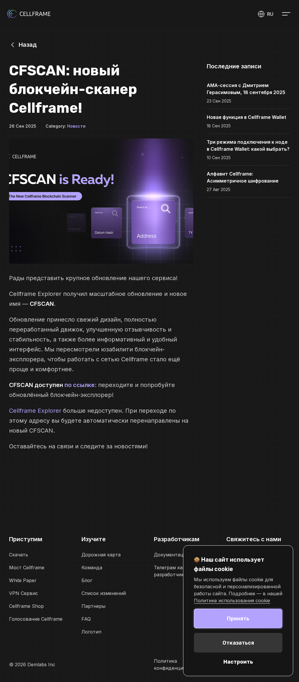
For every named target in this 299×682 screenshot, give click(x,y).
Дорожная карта (101, 555)
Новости (76, 126)
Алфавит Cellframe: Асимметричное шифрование (243, 177)
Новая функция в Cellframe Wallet (246, 117)
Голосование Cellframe (35, 619)
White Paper (22, 580)
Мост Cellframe (26, 567)
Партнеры (93, 606)
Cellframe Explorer (35, 410)
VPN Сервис (23, 593)
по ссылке (80, 384)
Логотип (91, 632)
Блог (86, 580)
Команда (91, 567)
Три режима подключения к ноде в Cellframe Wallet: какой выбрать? (248, 145)
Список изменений (103, 593)
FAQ (86, 619)
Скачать (18, 555)
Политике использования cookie (232, 600)
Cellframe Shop (26, 606)
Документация (171, 555)
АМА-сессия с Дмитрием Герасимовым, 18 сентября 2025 (246, 88)
